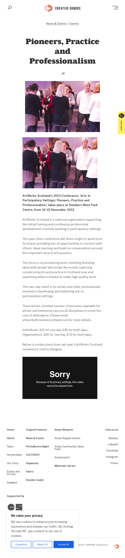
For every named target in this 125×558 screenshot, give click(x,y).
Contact (12, 482)
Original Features (36, 429)
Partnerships (14, 455)
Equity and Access (13, 473)
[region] (42, 530)
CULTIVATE (33, 455)
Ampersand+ (62, 457)
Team (10, 446)
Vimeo (114, 463)
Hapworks (32, 463)
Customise (21, 544)
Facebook (112, 450)
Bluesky (113, 438)
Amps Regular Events (67, 438)
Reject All (42, 544)
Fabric (30, 471)
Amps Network (64, 429)
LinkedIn (113, 444)
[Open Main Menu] (115, 7)
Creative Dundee (62, 8)
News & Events (56, 24)
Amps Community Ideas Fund (69, 448)
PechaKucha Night (37, 446)
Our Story (13, 463)
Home (10, 429)
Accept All (63, 544)
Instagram (112, 457)
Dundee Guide (35, 480)
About (10, 438)
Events (74, 24)
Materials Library (65, 466)
